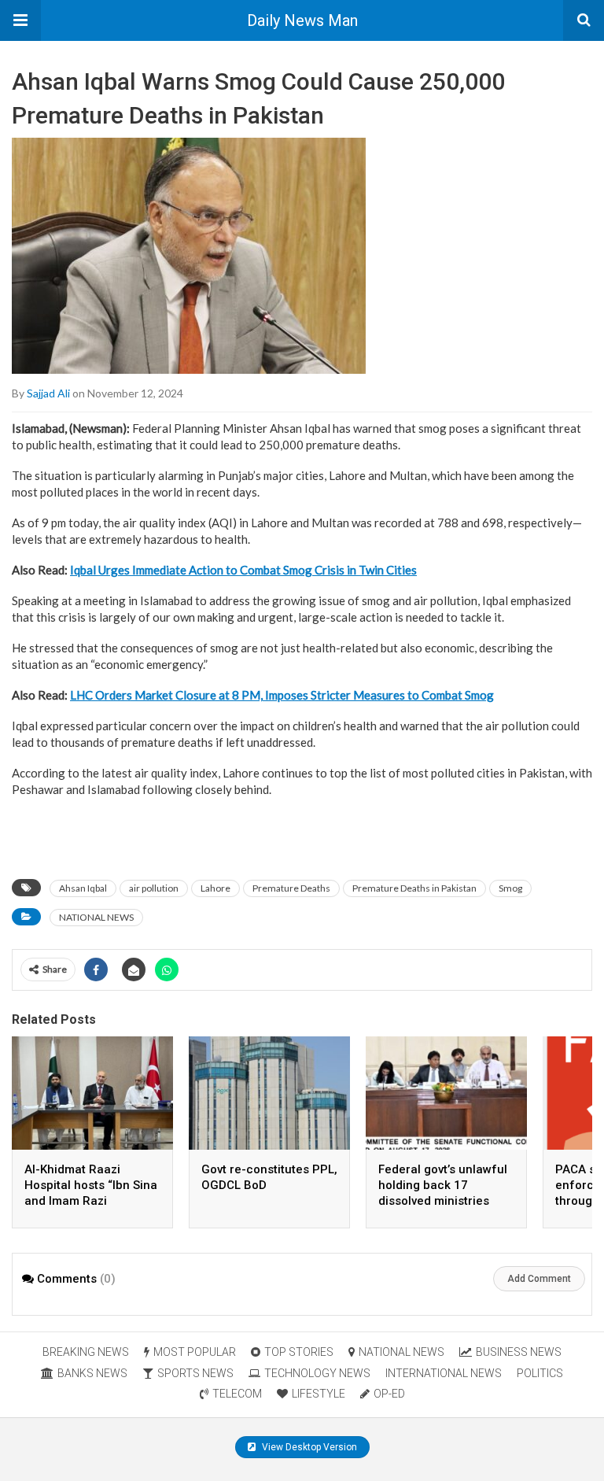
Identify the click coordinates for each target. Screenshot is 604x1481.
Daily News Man (302, 20)
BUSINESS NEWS (519, 1352)
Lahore (215, 888)
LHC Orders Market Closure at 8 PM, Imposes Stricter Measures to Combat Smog (282, 695)
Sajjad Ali (48, 393)
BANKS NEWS (92, 1373)
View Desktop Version (308, 1447)
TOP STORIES (298, 1352)
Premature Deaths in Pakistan (414, 888)
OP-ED (389, 1393)
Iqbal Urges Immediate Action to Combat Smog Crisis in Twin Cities (243, 570)
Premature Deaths (291, 888)
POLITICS (540, 1373)
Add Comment (539, 1278)
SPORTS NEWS (195, 1373)
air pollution (154, 888)
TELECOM (237, 1393)
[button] (20, 20)
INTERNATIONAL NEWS (443, 1373)
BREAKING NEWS (85, 1352)
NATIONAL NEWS (96, 917)
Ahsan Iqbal (83, 888)
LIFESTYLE (318, 1393)
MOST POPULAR (194, 1352)
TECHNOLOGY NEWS (317, 1373)
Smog (510, 888)
